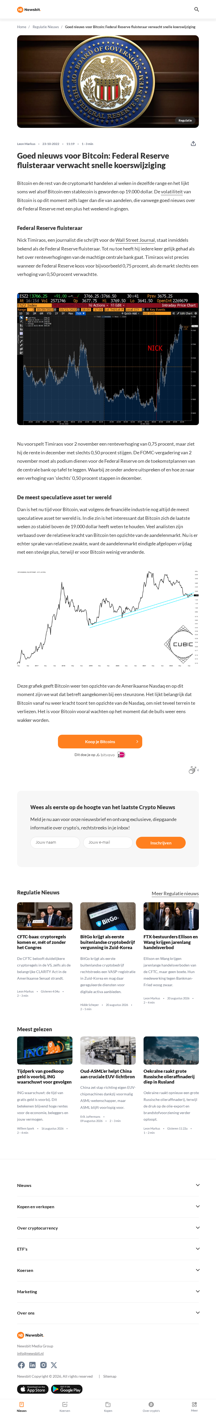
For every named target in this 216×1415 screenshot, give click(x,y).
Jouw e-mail (99, 842)
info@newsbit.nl (30, 1353)
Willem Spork (25, 1128)
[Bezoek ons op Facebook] (21, 1365)
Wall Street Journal (135, 240)
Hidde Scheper (89, 1005)
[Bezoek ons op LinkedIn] (32, 1365)
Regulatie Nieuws (46, 27)
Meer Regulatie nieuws (175, 893)
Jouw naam (46, 842)
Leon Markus (26, 144)
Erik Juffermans (90, 1116)
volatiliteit (172, 191)
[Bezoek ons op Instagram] (43, 1365)
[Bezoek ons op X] (53, 1365)
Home (21, 27)
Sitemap (109, 1376)
